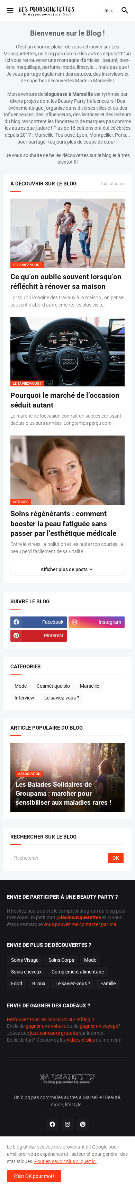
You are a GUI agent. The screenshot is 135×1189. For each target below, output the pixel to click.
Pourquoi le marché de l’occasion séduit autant (64, 400)
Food (16, 983)
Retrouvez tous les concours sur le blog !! (50, 1019)
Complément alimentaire (78, 972)
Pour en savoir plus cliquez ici (65, 1161)
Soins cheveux (26, 972)
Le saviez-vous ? (61, 698)
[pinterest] (83, 1125)
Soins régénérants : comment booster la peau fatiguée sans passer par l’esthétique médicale (63, 524)
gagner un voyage (99, 1026)
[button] (9, 11)
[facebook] (52, 1125)
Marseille (89, 686)
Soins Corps (61, 960)
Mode (21, 686)
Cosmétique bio (53, 686)
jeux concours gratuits (54, 1033)
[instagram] (67, 1125)
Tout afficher (112, 183)
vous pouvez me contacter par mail (81, 924)
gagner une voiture (46, 1026)
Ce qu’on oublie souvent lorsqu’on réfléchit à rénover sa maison (66, 282)
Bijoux (38, 983)
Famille (108, 983)
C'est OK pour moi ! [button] (34, 1176)
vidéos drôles (81, 1040)
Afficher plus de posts (64, 569)
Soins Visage (24, 960)
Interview (24, 698)
